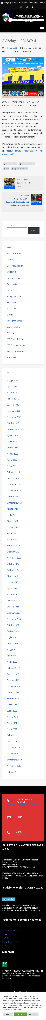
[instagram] (21, 7)
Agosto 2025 (12, 435)
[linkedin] (33, 7)
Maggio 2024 (12, 527)
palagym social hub (28, 164)
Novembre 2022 (14, 619)
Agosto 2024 (12, 508)
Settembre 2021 (14, 698)
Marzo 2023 (12, 594)
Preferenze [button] (8, 1014)
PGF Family (11, 357)
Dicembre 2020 (13, 747)
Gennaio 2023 (13, 606)
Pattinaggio (12, 284)
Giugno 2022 (12, 643)
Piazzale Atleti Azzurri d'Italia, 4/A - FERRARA (22, 805)
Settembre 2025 (14, 429)
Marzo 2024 (12, 539)
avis (7, 169)
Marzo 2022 (12, 661)
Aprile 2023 (12, 588)
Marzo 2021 (12, 729)
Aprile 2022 (12, 655)
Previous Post (23, 181)
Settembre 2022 (14, 631)
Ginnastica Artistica (15, 253)
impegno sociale (11, 164)
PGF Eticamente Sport (14, 51)
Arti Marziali (12, 271)
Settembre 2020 (14, 759)
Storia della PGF (14, 327)
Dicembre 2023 (13, 551)
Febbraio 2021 (13, 735)
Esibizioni (11, 314)
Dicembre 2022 (13, 613)
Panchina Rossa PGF (15, 351)
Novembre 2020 (14, 753)
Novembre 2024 (14, 490)
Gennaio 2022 (13, 674)
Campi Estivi (12, 290)
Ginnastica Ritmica (15, 265)
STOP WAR (11, 302)
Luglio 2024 (12, 515)
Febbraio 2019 (13, 772)
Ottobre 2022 (13, 625)
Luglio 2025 (12, 441)
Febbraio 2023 (13, 600)
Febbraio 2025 (13, 472)
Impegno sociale (14, 296)
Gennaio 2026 (13, 405)
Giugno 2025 (12, 447)
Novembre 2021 (14, 686)
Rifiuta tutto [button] (33, 1014)
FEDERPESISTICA (10, 941)
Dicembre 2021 (13, 680)
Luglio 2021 (12, 710)
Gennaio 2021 (13, 741)
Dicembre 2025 (13, 411)
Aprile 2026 (12, 386)
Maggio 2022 (12, 649)
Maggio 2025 (12, 453)
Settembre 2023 (14, 570)
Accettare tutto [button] (20, 1014)
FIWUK (5, 938)
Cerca (9, 225)
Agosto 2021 (12, 704)
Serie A (10, 259)
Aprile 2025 (12, 460)
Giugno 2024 (12, 521)
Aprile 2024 (12, 533)
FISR (4, 945)
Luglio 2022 (12, 637)
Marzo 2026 (12, 392)
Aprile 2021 (12, 723)
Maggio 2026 (12, 380)
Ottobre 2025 (13, 423)
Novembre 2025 (14, 417)
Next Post (17, 200)
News (4, 51)
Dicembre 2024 (13, 484)
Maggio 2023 (12, 582)
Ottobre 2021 (13, 692)
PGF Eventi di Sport (15, 339)
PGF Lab (10, 333)
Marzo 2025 (12, 466)
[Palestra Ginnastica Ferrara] (23, 22)
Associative (27, 51)
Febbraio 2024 (13, 545)
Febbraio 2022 (13, 668)
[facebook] (14, 7)
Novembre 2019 (14, 766)
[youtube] (27, 7)
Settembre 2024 (14, 502)
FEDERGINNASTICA (11, 930)
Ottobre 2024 (13, 496)
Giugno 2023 (12, 576)
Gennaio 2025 (13, 478)
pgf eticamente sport (20, 169)
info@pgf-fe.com (22, 820)
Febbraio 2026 (13, 398)
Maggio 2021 (12, 717)
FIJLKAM (6, 934)
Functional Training (15, 278)
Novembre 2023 (14, 557)
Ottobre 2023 (13, 564)
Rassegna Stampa (14, 320)
